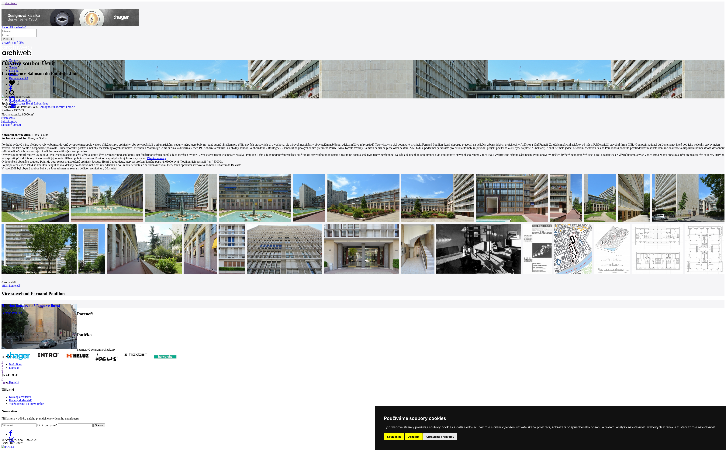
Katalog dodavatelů (20, 400)
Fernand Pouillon (20, 100)
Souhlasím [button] (394, 436)
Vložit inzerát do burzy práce (26, 403)
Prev (4, 382)
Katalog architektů (20, 397)
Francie (70, 106)
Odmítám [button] (414, 436)
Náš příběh (15, 364)
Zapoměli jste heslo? (14, 27)
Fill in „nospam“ (47, 425)
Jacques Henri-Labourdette (32, 103)
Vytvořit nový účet (13, 42)
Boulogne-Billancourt (51, 106)
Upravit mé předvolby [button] (440, 436)
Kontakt (14, 367)
